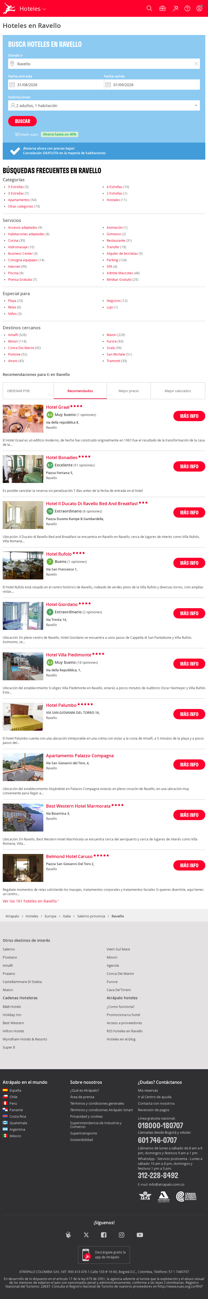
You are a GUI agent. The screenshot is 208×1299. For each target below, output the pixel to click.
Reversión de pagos (153, 1110)
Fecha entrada (20, 76)
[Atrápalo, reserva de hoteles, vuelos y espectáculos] (10, 8)
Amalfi (13, 335)
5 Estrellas (16, 187)
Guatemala (18, 1122)
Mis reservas (148, 1090)
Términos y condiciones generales (97, 1103)
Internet (14, 266)
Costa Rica (17, 1116)
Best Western (13, 1022)
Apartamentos (19, 200)
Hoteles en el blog (121, 1039)
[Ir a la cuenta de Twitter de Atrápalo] (86, 1235)
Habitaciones (19, 97)
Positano (10, 957)
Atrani (12, 361)
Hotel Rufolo (59, 554)
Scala (111, 348)
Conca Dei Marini (21, 348)
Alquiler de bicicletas (122, 253)
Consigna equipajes (23, 260)
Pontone (14, 354)
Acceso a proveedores (124, 1022)
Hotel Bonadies (61, 457)
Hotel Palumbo (61, 705)
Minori (13, 341)
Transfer (113, 247)
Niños (12, 313)
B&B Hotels (12, 1006)
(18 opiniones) (87, 662)
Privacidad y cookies (86, 1116)
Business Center (20, 253)
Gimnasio (114, 234)
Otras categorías (20, 206)
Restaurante (116, 240)
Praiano (9, 973)
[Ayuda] (187, 8)
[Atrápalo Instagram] (122, 1235)
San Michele (116, 354)
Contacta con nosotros (156, 1103)
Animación (115, 227)
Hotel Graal (57, 407)
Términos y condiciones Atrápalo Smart (101, 1109)
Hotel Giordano (62, 604)
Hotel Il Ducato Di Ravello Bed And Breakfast (92, 504)
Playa (12, 300)
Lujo (110, 307)
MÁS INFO (189, 415)
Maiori (111, 335)
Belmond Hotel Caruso (69, 856)
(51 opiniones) (84, 465)
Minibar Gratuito (119, 279)
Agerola (113, 965)
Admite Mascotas (120, 273)
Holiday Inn (12, 1014)
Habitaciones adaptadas (26, 234)
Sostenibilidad (81, 1139)
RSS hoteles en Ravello (125, 1031)
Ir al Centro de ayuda (154, 1097)
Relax (12, 307)
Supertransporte (83, 1133)
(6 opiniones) (92, 511)
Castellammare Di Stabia (22, 981)
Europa (50, 916)
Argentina (17, 1129)
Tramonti (113, 361)
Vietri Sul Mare (118, 949)
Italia (67, 916)
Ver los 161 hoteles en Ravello (30, 901)
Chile (13, 1096)
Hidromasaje (18, 247)
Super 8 (9, 1047)
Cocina (13, 240)
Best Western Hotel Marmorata (78, 806)
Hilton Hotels (13, 1031)
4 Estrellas (114, 187)
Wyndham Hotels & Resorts (25, 1039)
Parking (112, 260)
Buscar (22, 121)
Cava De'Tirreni (119, 989)
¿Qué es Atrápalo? (84, 1090)
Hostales (113, 200)
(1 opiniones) (86, 414)
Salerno (9, 949)
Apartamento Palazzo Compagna (80, 756)
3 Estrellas (16, 193)
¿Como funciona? (121, 1006)
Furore (112, 341)
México (15, 1135)
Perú (13, 1103)
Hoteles (32, 916)
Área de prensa (82, 1096)
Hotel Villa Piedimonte (68, 655)
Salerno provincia (91, 916)
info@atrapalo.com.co (166, 1184)
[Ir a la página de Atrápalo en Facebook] (104, 1235)
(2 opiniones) (92, 612)
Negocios (114, 300)
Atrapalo (12, 916)
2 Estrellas (114, 193)
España (15, 1090)
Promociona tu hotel (123, 1014)
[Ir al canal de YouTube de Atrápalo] (140, 1235)
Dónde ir (15, 55)
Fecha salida (114, 76)
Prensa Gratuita (20, 279)
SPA (109, 266)
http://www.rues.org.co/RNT (180, 1286)
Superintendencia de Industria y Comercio (96, 1124)
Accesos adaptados (22, 227)
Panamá (16, 1109)
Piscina (13, 273)
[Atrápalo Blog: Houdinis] (68, 1234)
